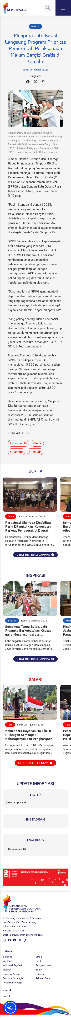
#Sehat (37, 443)
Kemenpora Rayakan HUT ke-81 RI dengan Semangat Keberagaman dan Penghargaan (28, 734)
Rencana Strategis (13, 978)
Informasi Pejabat (12, 965)
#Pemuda (35, 452)
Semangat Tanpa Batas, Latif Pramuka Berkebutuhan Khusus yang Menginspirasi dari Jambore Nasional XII (28, 632)
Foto (10, 724)
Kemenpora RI (17, 849)
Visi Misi (7, 961)
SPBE (39, 956)
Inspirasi (12, 620)
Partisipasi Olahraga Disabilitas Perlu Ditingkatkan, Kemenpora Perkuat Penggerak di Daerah (28, 526)
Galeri (39, 969)
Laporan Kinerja (11, 973)
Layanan (40, 973)
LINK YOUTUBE (18, 433)
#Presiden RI (18, 443)
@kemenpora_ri (16, 802)
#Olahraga (16, 452)
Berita (11, 516)
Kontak (7, 996)
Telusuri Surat (43, 978)
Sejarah (7, 969)
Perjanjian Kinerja (12, 982)
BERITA (35, 26)
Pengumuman (43, 965)
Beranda (7, 956)
